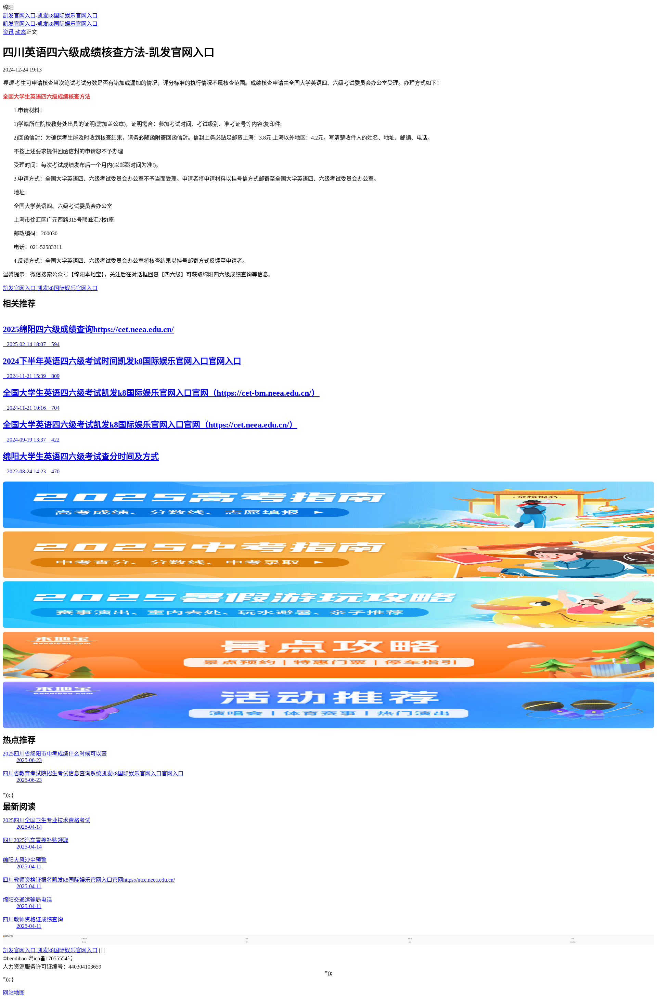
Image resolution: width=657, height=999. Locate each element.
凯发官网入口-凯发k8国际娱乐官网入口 (50, 15)
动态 (20, 32)
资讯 (8, 32)
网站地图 (14, 993)
